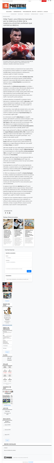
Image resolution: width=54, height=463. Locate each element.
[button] (41, 1)
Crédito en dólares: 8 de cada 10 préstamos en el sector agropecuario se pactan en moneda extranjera (29, 233)
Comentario (7, 260)
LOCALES (45, 11)
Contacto (40, 11)
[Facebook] (47, 1)
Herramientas (17, 11)
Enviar (29, 271)
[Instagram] (49, 1)
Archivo (34, 11)
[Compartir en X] (7, 213)
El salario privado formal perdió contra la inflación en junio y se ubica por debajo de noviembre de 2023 (18, 233)
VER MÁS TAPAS (7, 405)
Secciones (9, 11)
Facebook (7, 300)
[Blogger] (51, 1)
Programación (27, 11)
